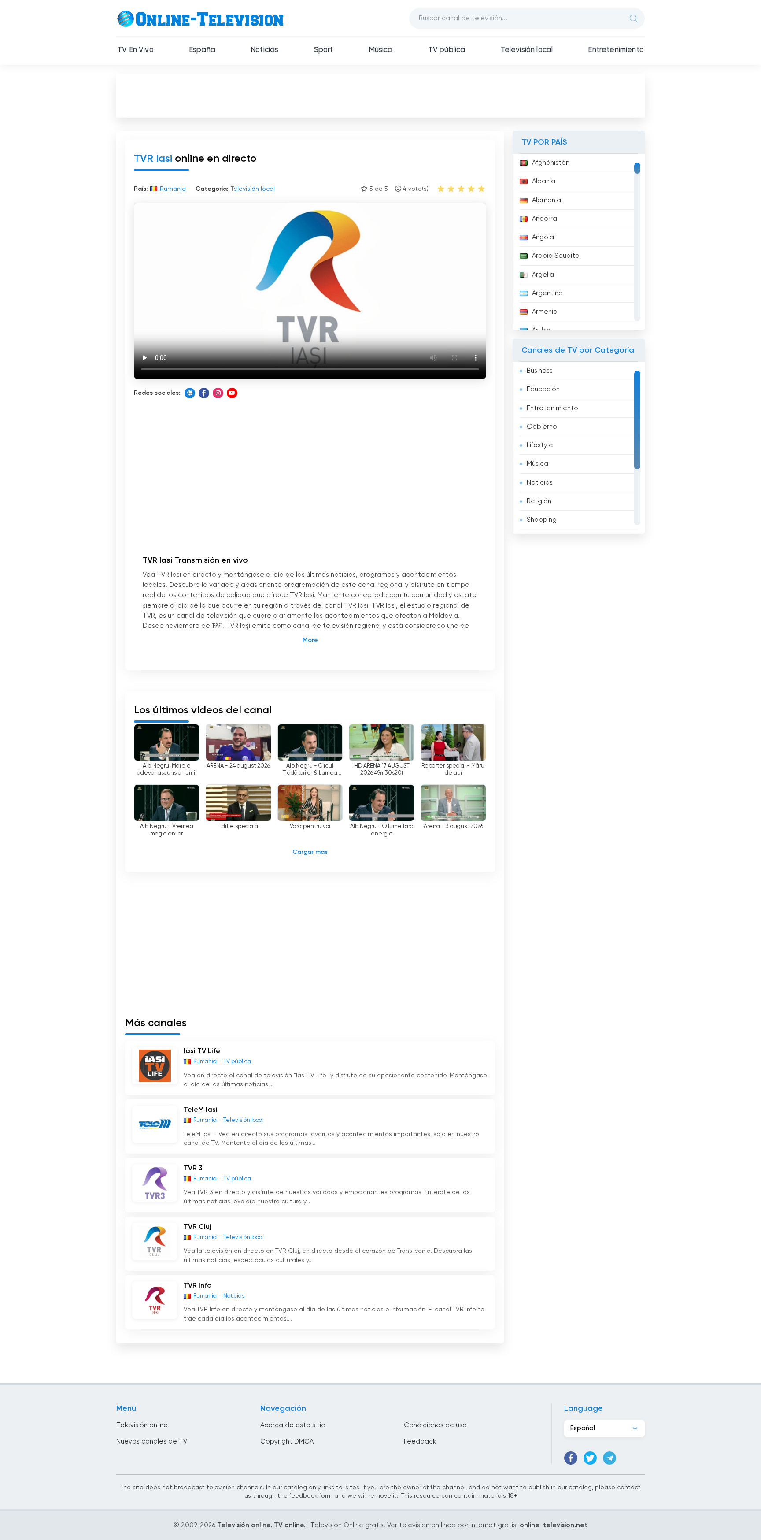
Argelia (543, 274)
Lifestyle (540, 445)
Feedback (420, 1441)
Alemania (546, 200)
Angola (543, 237)
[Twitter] (590, 1458)
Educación (543, 389)
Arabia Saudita (556, 255)
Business (540, 370)
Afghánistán (550, 163)
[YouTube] (232, 393)
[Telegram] (609, 1458)
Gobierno (542, 426)
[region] (579, 242)
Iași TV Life (202, 1051)
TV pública (446, 50)
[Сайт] (190, 393)
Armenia (545, 311)
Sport (323, 50)
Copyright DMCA (287, 1441)
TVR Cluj (197, 1227)
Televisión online (142, 1425)
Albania (543, 181)
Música (381, 50)
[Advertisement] (380, 95)
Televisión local (527, 50)
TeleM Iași (201, 1109)
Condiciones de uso (435, 1425)
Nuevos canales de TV (151, 1441)
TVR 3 (193, 1168)
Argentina (547, 293)
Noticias (264, 50)
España (202, 50)
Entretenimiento (616, 50)
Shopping (542, 519)
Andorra (544, 218)
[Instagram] (218, 393)
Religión (539, 501)
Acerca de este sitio (292, 1425)
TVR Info (197, 1285)
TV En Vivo (135, 50)
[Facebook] (204, 393)
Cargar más (310, 852)
